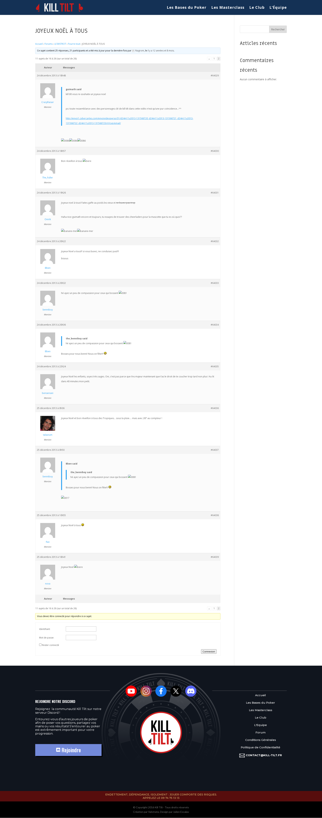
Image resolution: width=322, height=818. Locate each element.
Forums (49, 43)
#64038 (215, 515)
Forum (260, 732)
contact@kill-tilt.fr (264, 755)
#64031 (215, 192)
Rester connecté (50, 645)
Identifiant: (44, 629)
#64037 (215, 449)
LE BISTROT (60, 43)
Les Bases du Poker (186, 8)
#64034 (215, 324)
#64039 (215, 557)
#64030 (215, 151)
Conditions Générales (260, 740)
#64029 (215, 75)
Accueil (39, 43)
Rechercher (278, 29)
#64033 (215, 283)
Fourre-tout (74, 43)
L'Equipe (260, 725)
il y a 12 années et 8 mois (161, 50)
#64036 (215, 408)
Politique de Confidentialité (260, 747)
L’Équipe (278, 8)
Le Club (257, 8)
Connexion (209, 651)
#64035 (215, 366)
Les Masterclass (227, 8)
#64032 (215, 241)
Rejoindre (70, 750)
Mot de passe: (46, 637)
